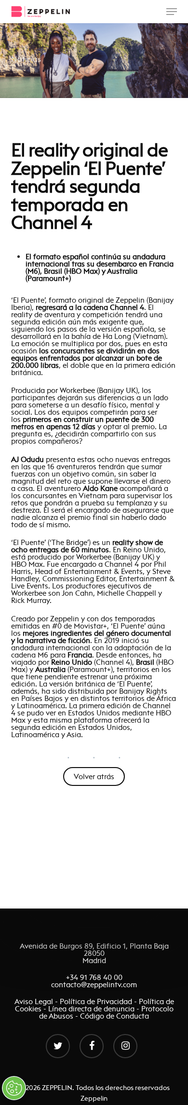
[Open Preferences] (14, 1088)
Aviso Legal (34, 1001)
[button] (171, 11)
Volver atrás (94, 776)
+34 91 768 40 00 (94, 977)
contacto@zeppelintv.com (94, 984)
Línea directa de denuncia (91, 1008)
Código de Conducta (114, 1016)
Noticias (26, 59)
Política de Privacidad (96, 1001)
